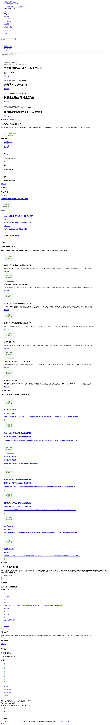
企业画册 (6, 147)
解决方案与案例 (8, 135)
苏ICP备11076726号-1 (64, 721)
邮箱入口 (6, 13)
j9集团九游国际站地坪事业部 (15, 7)
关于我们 (6, 24)
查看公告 (3, 644)
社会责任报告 (8, 142)
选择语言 (6, 16)
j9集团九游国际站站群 (10, 2)
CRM (5, 15)
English (9, 21)
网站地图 (3, 723)
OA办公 (6, 11)
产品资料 (6, 145)
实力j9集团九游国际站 (10, 133)
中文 (8, 18)
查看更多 (6, 76)
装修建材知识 (8, 27)
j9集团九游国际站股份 (13, 3)
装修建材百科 (8, 30)
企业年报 (6, 143)
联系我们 (6, 33)
